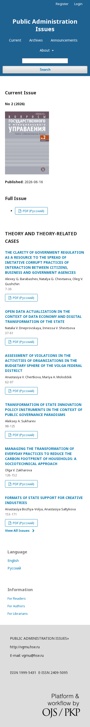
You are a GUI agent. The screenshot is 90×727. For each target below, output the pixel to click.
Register (62, 4)
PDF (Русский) (33, 211)
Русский (14, 568)
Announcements (64, 40)
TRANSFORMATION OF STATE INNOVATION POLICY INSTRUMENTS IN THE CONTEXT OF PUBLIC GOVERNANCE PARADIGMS (43, 409)
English (13, 560)
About (45, 50)
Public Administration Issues (45, 25)
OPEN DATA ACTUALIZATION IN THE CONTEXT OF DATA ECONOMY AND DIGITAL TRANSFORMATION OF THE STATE (43, 316)
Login (78, 4)
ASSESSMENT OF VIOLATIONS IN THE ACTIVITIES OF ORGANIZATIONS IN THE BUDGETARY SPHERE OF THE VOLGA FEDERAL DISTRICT (43, 363)
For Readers (17, 598)
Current (15, 40)
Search (45, 69)
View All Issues (17, 530)
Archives (36, 40)
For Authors (16, 606)
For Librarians (18, 613)
